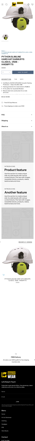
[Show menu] (2, 4)
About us (4, 126)
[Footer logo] (8, 375)
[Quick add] (3, 275)
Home (3, 51)
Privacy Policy (28, 404)
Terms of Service (5, 406)
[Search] (6, 4)
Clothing (3, 421)
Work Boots (4, 431)
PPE (2, 427)
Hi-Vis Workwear (6, 417)
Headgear (4, 424)
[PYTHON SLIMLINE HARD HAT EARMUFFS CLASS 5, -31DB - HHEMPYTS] (17, 261)
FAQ (3, 115)
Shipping (4, 120)
